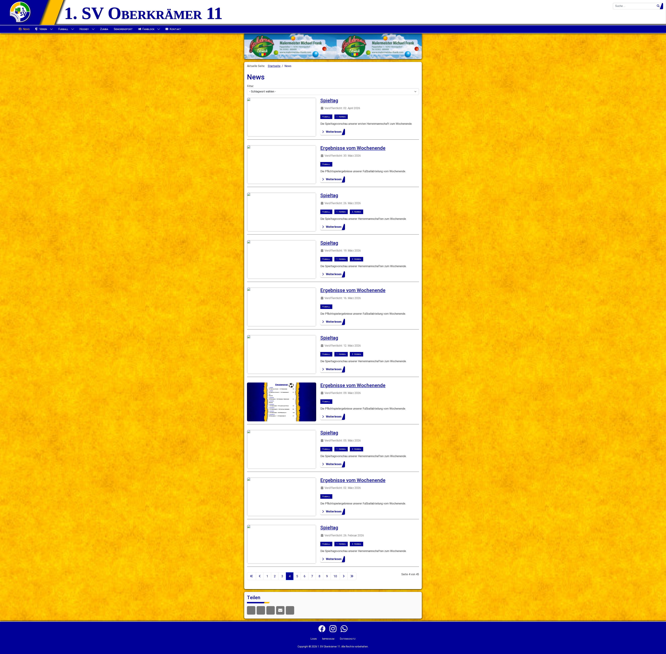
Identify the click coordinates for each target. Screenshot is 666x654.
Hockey (84, 29)
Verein (43, 29)
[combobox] (634, 6)
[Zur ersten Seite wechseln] (251, 576)
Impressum (328, 638)
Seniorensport (123, 29)
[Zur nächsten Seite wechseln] (344, 576)
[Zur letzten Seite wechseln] (351, 576)
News (26, 29)
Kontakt (175, 29)
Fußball (63, 29)
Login (314, 638)
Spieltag (329, 100)
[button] (251, 610)
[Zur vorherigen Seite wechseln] (260, 576)
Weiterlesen (333, 131)
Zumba (104, 29)
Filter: (250, 86)
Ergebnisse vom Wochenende (352, 148)
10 (335, 576)
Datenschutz (348, 638)
